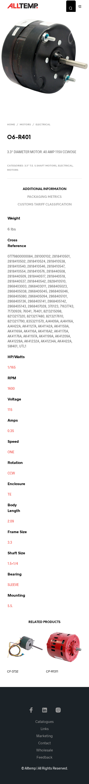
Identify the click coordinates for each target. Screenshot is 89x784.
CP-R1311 (52, 671)
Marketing (44, 736)
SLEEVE (13, 585)
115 (10, 410)
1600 (11, 388)
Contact (44, 743)
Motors (25, 124)
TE (9, 494)
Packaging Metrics (44, 197)
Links (45, 728)
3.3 (10, 542)
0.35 (11, 431)
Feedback (44, 757)
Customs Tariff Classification (45, 204)
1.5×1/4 (13, 563)
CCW (11, 473)
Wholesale (44, 750)
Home (11, 124)
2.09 (11, 521)
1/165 (12, 367)
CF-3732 (12, 671)
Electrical (43, 124)
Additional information (44, 189)
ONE (11, 452)
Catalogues (44, 721)
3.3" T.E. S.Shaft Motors (40, 166)
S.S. (10, 606)
